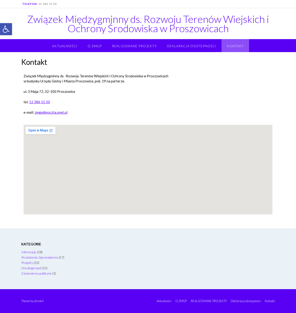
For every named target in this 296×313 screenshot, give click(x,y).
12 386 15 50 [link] (47, 4)
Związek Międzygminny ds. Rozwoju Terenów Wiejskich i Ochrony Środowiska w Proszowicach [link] (148, 23)
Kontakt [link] (235, 46)
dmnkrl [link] (38, 301)
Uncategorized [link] (31, 268)
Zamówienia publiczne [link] (36, 273)
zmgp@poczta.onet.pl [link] (51, 112)
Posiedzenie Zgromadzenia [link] (39, 257)
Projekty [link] (27, 263)
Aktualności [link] (64, 46)
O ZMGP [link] (95, 46)
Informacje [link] (28, 252)
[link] (6, 29)
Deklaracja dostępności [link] (191, 46)
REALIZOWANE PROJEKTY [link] (134, 46)
